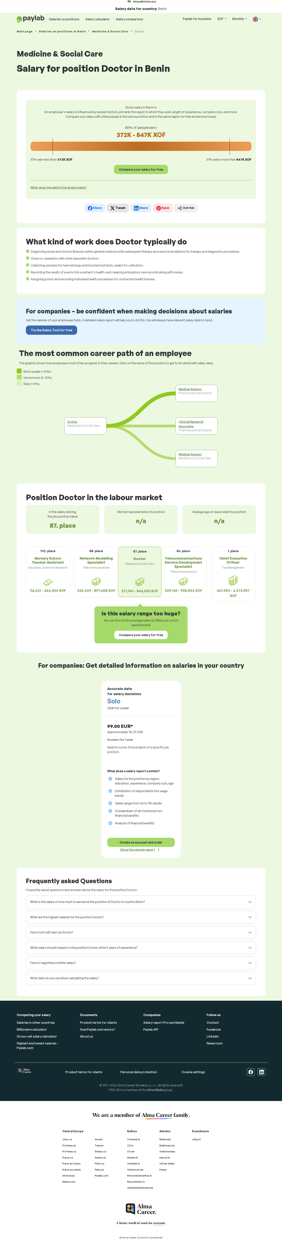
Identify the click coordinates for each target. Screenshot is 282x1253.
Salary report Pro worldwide (163, 1022)
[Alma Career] (141, 1209)
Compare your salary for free (141, 169)
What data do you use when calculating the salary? (64, 978)
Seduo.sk (100, 1157)
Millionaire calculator (32, 1029)
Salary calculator (97, 19)
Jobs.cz (67, 1139)
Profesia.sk (69, 1145)
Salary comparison (129, 19)
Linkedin (213, 1036)
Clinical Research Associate (191, 424)
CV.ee (130, 1151)
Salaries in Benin (62, 31)
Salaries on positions (64, 19)
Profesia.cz (69, 1151)
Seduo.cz (100, 1151)
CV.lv (130, 1145)
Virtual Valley (167, 1163)
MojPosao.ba (167, 1145)
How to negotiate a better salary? (53, 963)
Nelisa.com (68, 1181)
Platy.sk (99, 1169)
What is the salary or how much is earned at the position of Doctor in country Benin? (87, 902)
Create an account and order (141, 842)
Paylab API (150, 1029)
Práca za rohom (71, 1163)
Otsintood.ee (135, 1169)
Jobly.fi (196, 1139)
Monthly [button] (238, 19)
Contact (213, 1022)
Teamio (99, 1145)
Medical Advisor (190, 389)
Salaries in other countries (36, 1022)
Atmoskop (68, 1175)
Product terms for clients (98, 1022)
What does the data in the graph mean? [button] (59, 187)
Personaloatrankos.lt (139, 1175)
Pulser (163, 1169)
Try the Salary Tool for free (51, 330)
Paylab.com (101, 1175)
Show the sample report (137, 850)
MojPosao (165, 1139)
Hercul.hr (164, 1157)
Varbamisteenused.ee (140, 1187)
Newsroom (215, 1043)
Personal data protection (138, 1072)
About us (86, 1036)
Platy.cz (99, 1163)
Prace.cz (67, 1157)
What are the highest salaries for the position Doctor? (67, 917)
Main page (24, 31)
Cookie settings (193, 1072)
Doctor (72, 422)
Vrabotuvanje (167, 1151)
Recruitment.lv (136, 1181)
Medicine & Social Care (110, 31)
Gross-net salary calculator (37, 1036)
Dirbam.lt (132, 1157)
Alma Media (155, 1090)
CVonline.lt (133, 1139)
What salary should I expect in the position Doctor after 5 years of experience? (83, 948)
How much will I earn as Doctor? (51, 932)
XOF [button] (220, 19)
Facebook (214, 1029)
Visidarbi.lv (133, 1163)
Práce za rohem (71, 1169)
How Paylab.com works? (97, 1029)
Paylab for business (197, 19)
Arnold (98, 1139)
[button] (256, 19)
